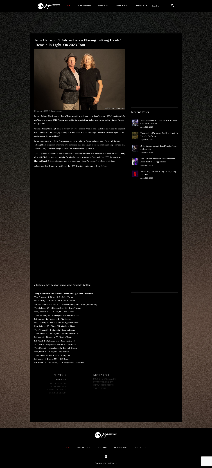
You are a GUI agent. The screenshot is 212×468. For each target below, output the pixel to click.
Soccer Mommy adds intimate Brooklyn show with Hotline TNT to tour (104, 383)
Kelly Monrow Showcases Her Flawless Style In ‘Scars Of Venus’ (56, 388)
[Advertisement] (106, 23)
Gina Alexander (56, 111)
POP (68, 5)
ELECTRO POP (84, 5)
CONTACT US (141, 5)
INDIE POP (103, 5)
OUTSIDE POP (121, 5)
